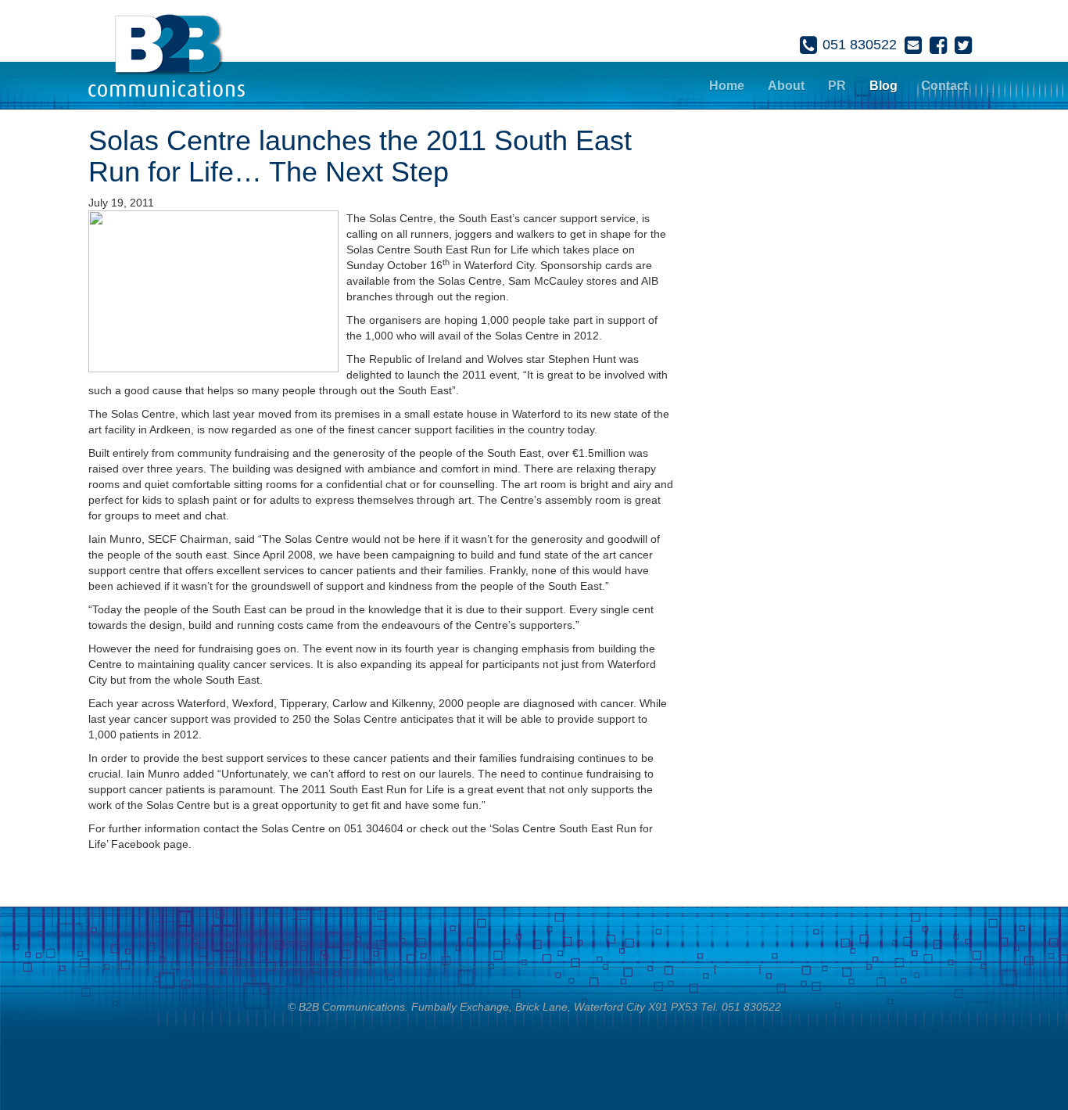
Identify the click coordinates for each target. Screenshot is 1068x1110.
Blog (883, 85)
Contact (944, 85)
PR (837, 85)
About (786, 85)
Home (726, 85)
